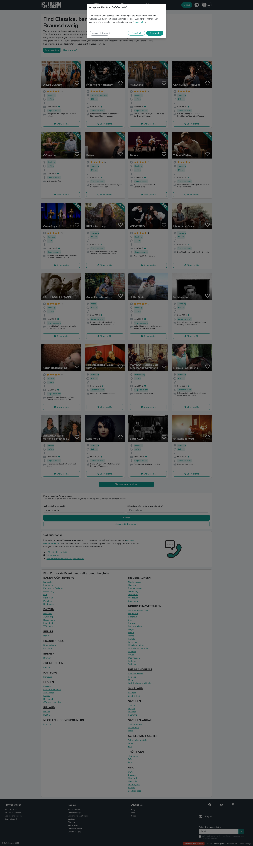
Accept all (155, 33)
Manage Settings (100, 33)
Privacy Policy (139, 22)
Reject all (136, 33)
